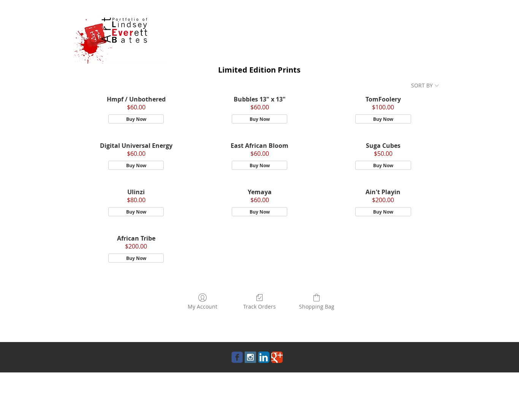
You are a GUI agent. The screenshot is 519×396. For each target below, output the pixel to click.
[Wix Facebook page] (237, 357)
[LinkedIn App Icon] (263, 357)
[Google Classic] (277, 357)
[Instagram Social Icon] (250, 357)
